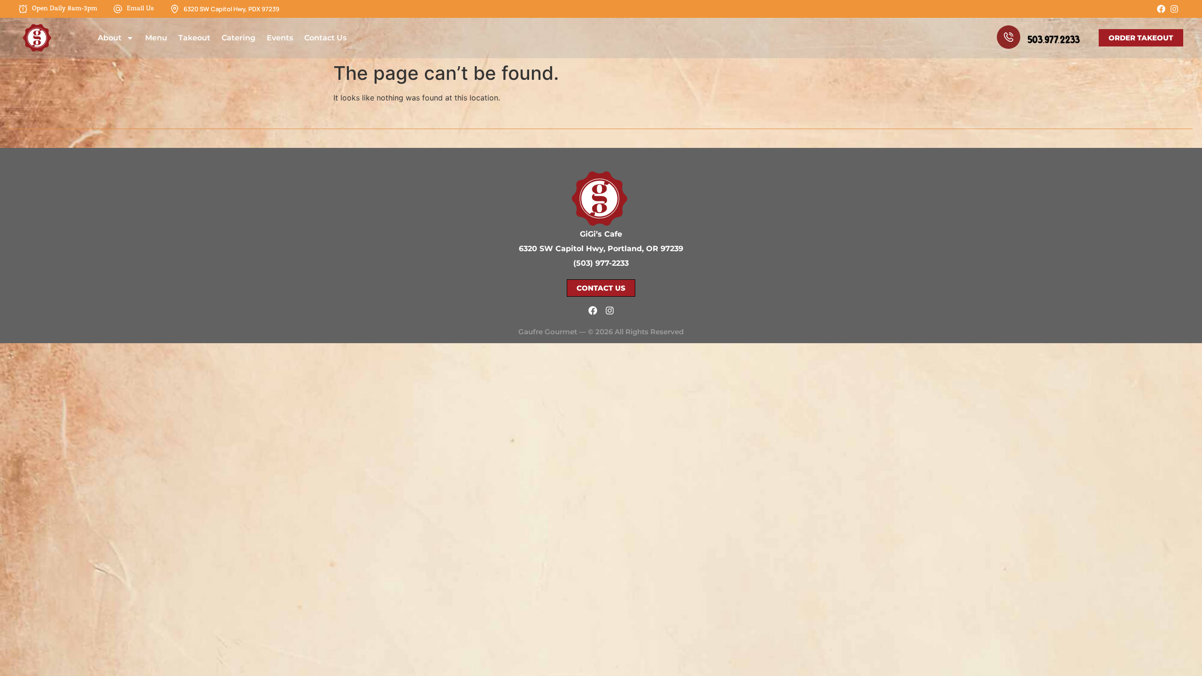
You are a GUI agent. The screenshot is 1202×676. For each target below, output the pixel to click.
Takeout (194, 37)
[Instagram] (1174, 9)
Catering (238, 37)
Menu (156, 37)
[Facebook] (1161, 9)
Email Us (140, 9)
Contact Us (325, 37)
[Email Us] (118, 9)
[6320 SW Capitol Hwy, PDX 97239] (174, 9)
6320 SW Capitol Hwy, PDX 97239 (231, 9)
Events (280, 37)
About (110, 37)
